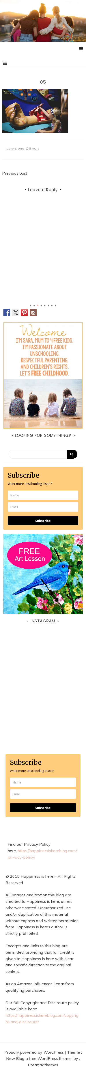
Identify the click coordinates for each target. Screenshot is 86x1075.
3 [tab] (37, 305)
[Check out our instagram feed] (33, 312)
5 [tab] (44, 305)
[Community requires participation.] (43, 674)
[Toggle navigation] (4, 63)
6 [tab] (48, 305)
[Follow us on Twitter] (15, 312)
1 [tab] (30, 305)
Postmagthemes (43, 1064)
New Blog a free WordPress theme (39, 1058)
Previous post (14, 173)
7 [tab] (51, 305)
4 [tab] (41, 305)
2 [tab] (34, 305)
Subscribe (43, 521)
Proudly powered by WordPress (34, 1052)
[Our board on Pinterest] (24, 312)
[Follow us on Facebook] (6, 312)
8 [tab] (55, 305)
